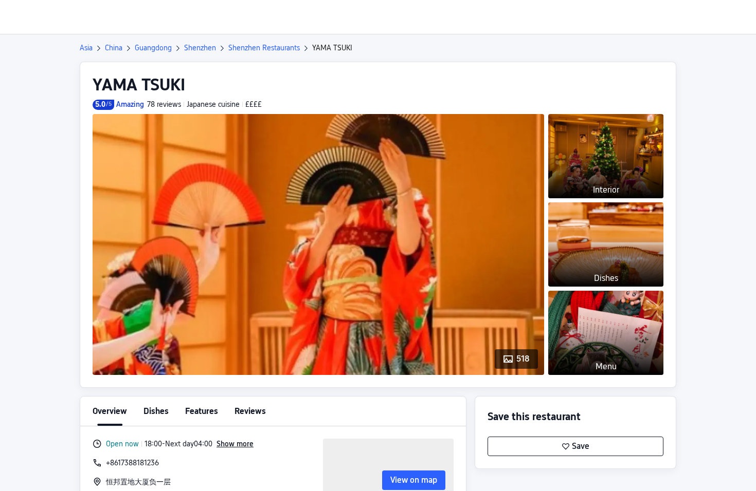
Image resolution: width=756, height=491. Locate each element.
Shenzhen (200, 48)
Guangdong (153, 48)
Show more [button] (235, 444)
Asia (86, 48)
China (113, 48)
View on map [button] (413, 480)
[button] (670, 17)
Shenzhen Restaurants (264, 48)
